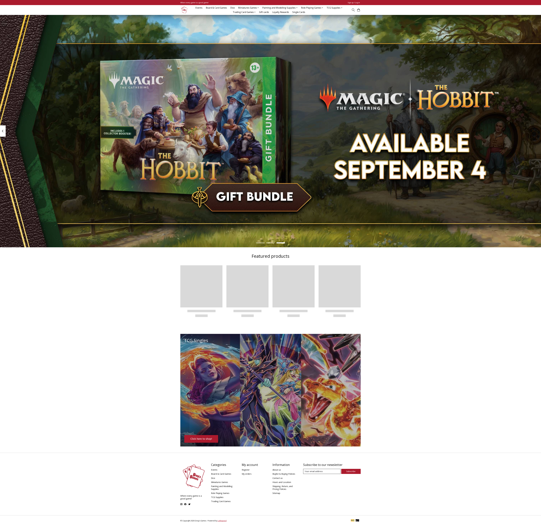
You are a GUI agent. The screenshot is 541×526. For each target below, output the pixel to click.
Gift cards (264, 12)
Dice (232, 7)
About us (276, 469)
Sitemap (276, 493)
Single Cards (298, 12)
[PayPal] (352, 520)
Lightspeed (222, 521)
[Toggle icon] (353, 10)
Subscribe (350, 471)
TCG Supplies (217, 497)
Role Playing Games (220, 493)
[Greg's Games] (184, 10)
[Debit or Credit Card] (357, 520)
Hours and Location (281, 482)
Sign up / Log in (354, 2)
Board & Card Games (216, 7)
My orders (246, 473)
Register (246, 469)
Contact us (277, 478)
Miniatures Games (219, 482)
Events (198, 7)
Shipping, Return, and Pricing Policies (282, 487)
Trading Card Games (221, 501)
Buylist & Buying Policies (283, 473)
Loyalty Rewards (280, 12)
